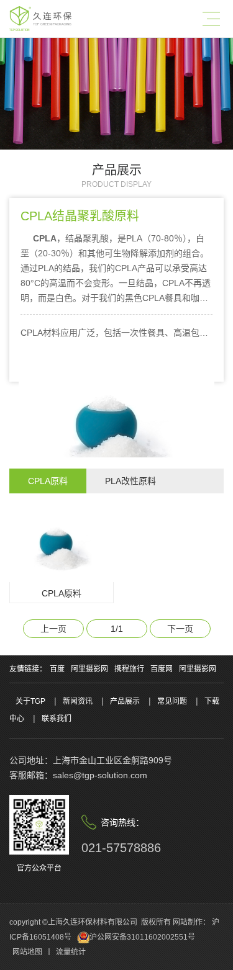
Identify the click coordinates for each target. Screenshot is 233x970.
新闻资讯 (78, 701)
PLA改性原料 (130, 481)
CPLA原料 (48, 481)
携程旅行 (129, 669)
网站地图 (27, 952)
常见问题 (172, 701)
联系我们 (56, 718)
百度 (57, 669)
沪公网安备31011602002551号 (142, 937)
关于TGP (30, 701)
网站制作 (188, 922)
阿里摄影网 (89, 669)
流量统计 (71, 952)
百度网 (161, 669)
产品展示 (125, 701)
